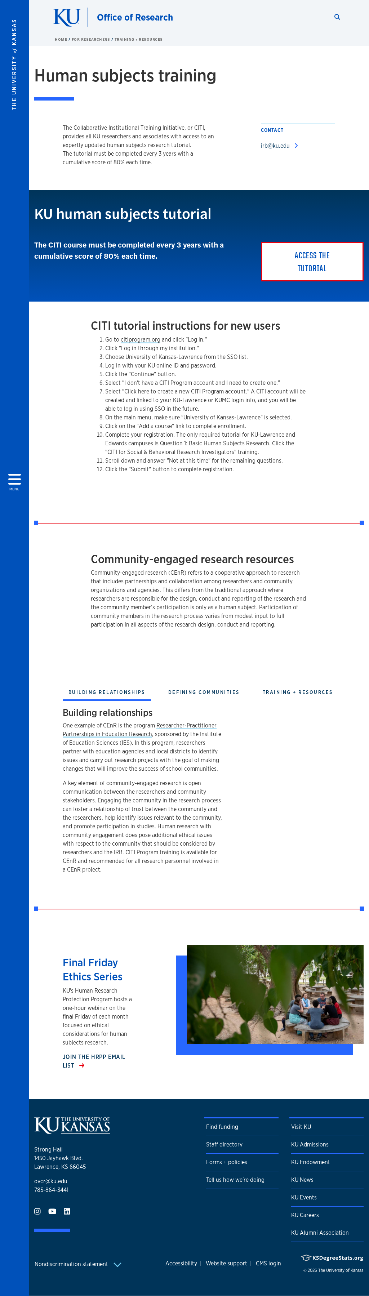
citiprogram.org (140, 339)
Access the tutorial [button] (312, 261)
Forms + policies (226, 1162)
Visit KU (301, 1127)
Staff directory (224, 1144)
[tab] (107, 693)
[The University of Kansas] (72, 1131)
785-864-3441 (51, 1190)
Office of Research (135, 17)
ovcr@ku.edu (50, 1181)
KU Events (304, 1197)
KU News (302, 1180)
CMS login (268, 1263)
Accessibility (181, 1263)
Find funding (222, 1127)
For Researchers (91, 39)
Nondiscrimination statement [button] (72, 1264)
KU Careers (305, 1215)
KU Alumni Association (320, 1233)
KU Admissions (310, 1144)
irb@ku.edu (276, 146)
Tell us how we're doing (235, 1180)
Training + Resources (139, 39)
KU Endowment (310, 1162)
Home (61, 39)
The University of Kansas (340, 1270)
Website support (226, 1263)
